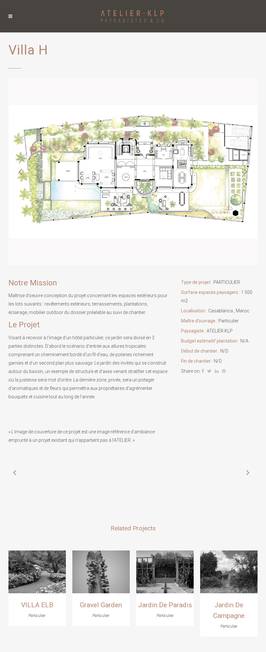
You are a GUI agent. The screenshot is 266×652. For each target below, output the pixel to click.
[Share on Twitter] (209, 371)
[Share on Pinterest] (224, 371)
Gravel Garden (101, 605)
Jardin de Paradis (165, 605)
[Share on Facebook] (202, 371)
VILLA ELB (37, 605)
